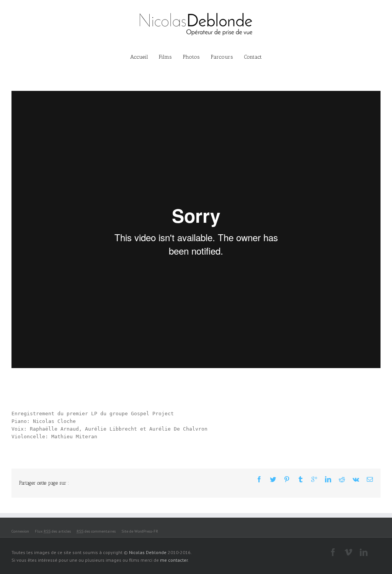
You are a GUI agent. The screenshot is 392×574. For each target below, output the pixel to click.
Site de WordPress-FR (139, 531)
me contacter (174, 560)
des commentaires (96, 531)
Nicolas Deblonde (148, 552)
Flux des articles (53, 531)
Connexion (20, 531)
